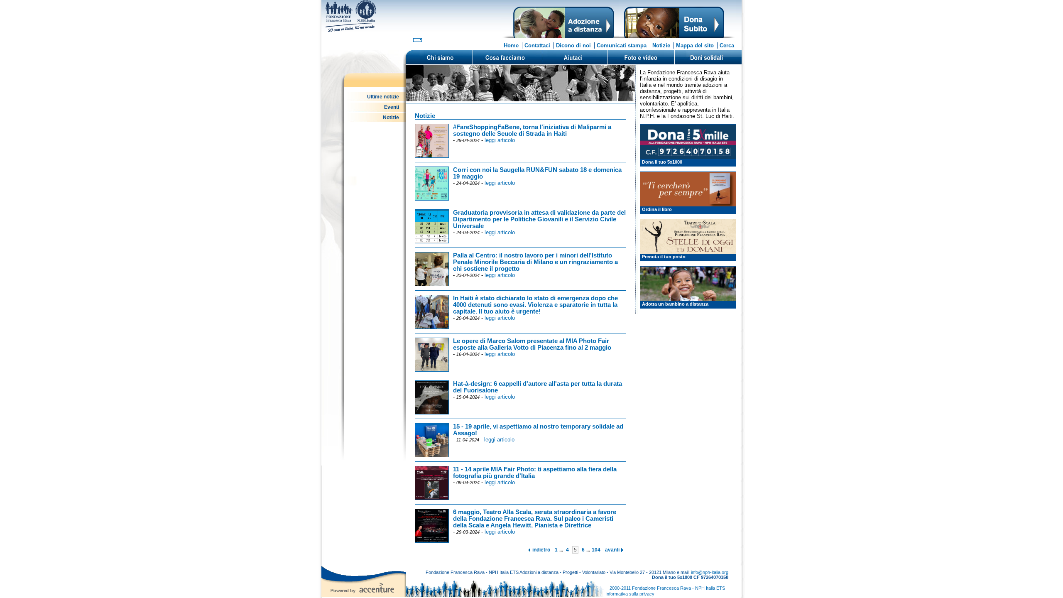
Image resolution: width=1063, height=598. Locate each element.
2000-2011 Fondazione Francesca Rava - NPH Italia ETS (667, 588)
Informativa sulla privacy (629, 593)
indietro (541, 550)
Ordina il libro (657, 209)
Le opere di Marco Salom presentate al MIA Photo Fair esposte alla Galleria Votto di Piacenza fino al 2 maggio (532, 344)
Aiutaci (573, 57)
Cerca (727, 45)
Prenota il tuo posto (664, 256)
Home (511, 45)
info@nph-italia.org (709, 572)
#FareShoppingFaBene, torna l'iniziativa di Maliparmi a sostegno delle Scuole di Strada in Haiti (532, 130)
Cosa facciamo (506, 57)
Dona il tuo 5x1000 (662, 161)
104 (596, 550)
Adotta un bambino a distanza (675, 303)
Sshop (708, 57)
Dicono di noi (573, 45)
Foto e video (640, 57)
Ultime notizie (383, 97)
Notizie (661, 45)
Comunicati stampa (622, 45)
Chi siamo (439, 57)
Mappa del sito (695, 45)
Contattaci (537, 45)
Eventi (391, 107)
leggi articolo (500, 140)
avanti (612, 550)
